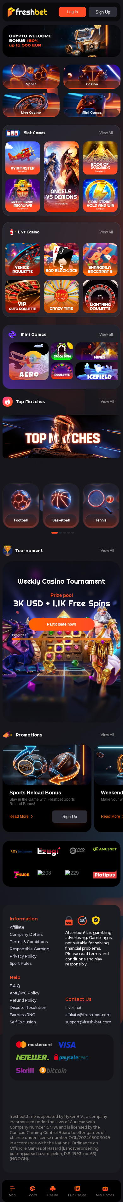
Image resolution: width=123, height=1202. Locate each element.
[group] (21, 506)
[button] (52, 533)
